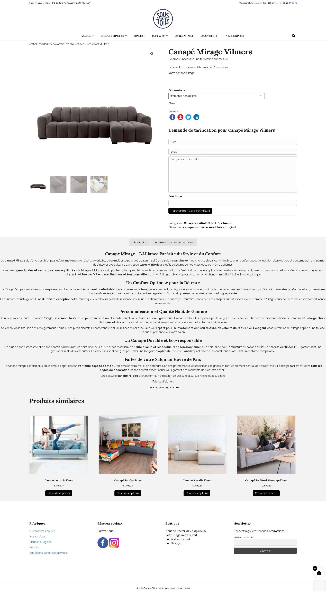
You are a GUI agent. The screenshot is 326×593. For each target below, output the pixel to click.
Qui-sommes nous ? (42, 531)
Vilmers (226, 223)
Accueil (33, 44)
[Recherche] (294, 36)
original (231, 227)
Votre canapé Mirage (181, 73)
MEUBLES (86, 36)
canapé (188, 227)
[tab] (139, 242)
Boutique (45, 44)
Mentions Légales (40, 542)
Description (140, 242)
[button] (152, 54)
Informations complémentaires (174, 242)
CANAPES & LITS (61, 44)
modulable (216, 227)
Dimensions (177, 90)
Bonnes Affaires (184, 36)
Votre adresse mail (244, 537)
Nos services (37, 536)
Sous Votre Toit (210, 36)
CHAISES (138, 36)
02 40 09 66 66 (290, 3)
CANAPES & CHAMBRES (112, 36)
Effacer (172, 103)
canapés (173, 387)
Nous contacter (235, 36)
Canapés (76, 44)
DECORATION (158, 36)
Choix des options (59, 493)
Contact (34, 547)
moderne (201, 227)
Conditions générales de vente (48, 552)
